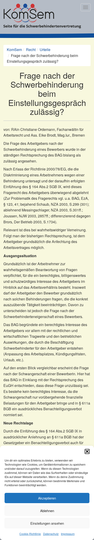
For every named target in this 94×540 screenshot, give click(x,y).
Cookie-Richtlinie (30, 534)
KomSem (14, 49)
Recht (31, 49)
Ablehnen (47, 510)
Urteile (45, 49)
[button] (87, 451)
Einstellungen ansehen (47, 523)
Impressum (68, 534)
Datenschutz (51, 534)
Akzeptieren (47, 498)
